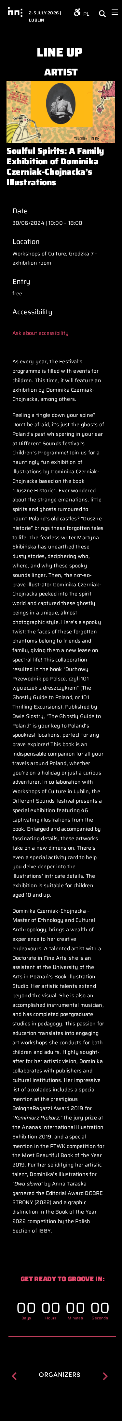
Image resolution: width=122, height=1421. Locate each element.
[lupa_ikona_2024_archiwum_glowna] (102, 9)
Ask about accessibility (40, 333)
